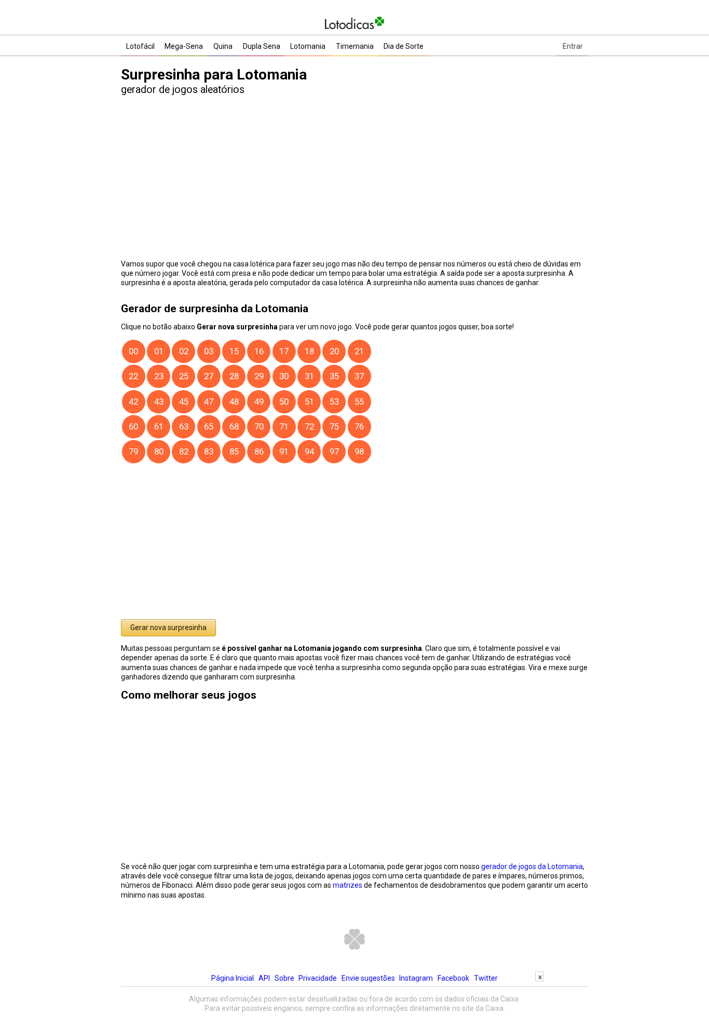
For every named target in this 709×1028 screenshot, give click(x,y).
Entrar (573, 46)
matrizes (347, 885)
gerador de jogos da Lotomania (532, 866)
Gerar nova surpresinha (168, 627)
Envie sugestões (368, 978)
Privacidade (317, 978)
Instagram (416, 978)
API (264, 978)
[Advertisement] (354, 1004)
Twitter (486, 978)
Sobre (284, 978)
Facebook (453, 978)
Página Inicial (232, 978)
